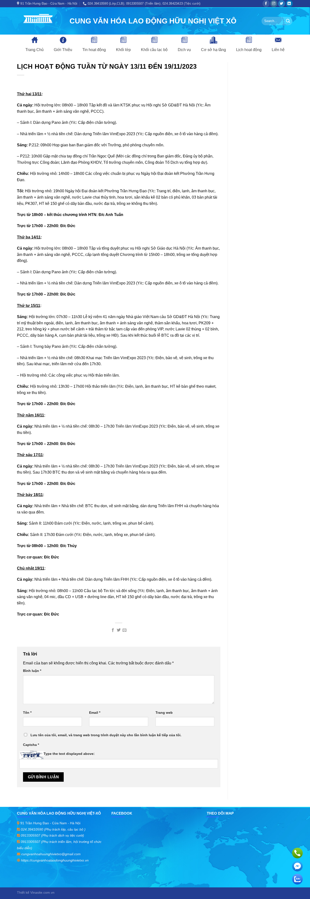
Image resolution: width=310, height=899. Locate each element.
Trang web (164, 712)
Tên (27, 712)
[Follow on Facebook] (266, 3)
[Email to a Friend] (124, 630)
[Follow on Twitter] (281, 3)
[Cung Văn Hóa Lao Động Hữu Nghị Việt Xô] (39, 21)
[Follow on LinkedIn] (289, 3)
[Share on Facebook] (113, 630)
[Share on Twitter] (119, 630)
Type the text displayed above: (69, 754)
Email (94, 712)
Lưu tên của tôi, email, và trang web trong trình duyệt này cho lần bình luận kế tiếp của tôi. (106, 735)
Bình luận (32, 671)
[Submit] (288, 21)
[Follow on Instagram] (273, 3)
